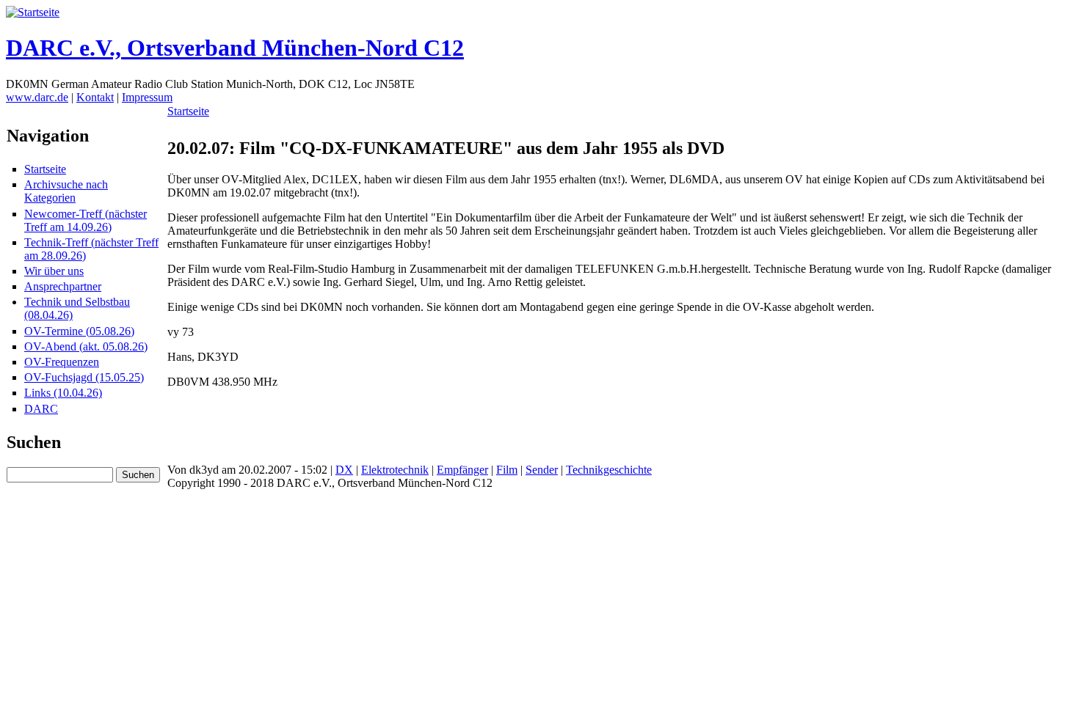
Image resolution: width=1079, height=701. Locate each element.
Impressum (147, 97)
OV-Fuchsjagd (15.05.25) (84, 377)
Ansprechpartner (62, 286)
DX (344, 469)
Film (506, 469)
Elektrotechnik (395, 469)
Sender (542, 469)
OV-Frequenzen (61, 362)
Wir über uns (54, 271)
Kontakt (95, 97)
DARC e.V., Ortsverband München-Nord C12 (235, 47)
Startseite (45, 169)
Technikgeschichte (609, 469)
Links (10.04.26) (63, 392)
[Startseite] (32, 12)
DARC (41, 409)
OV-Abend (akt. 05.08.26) (86, 346)
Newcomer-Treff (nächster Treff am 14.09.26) (85, 220)
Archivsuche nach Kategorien (66, 191)
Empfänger (462, 469)
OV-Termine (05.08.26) (79, 331)
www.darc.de (37, 97)
